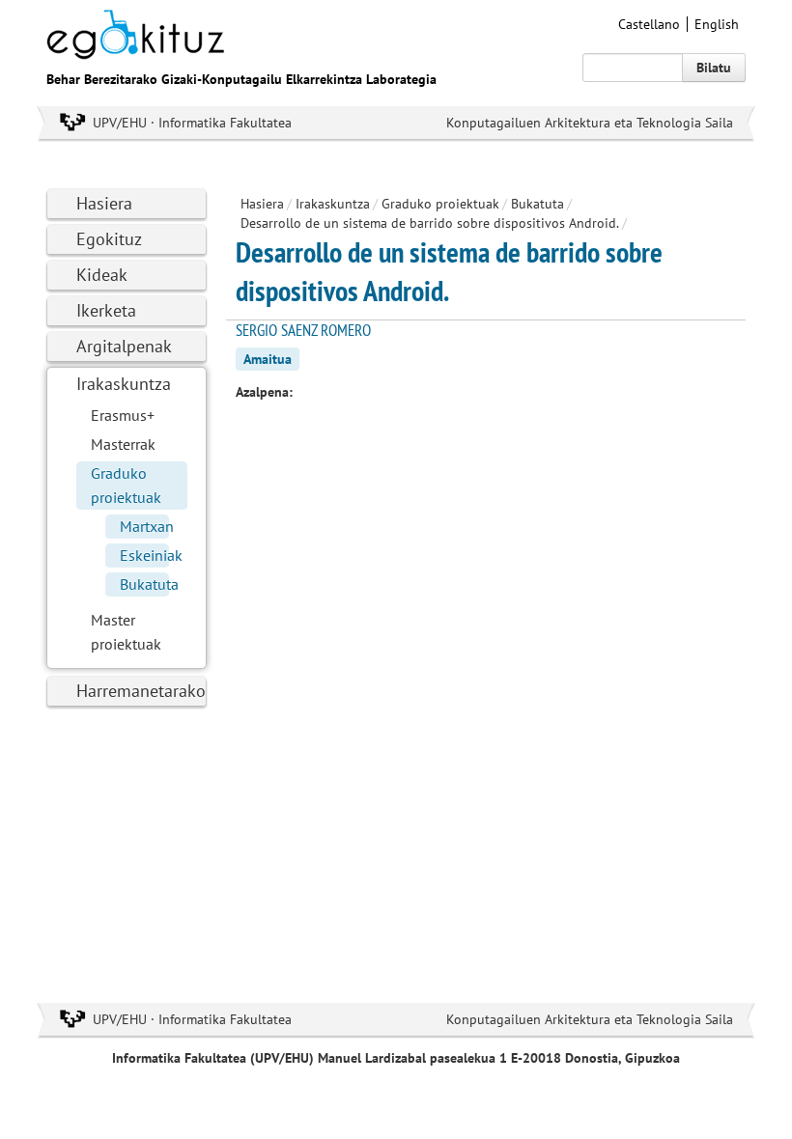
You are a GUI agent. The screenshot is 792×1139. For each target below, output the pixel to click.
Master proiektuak (126, 631)
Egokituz (109, 239)
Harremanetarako (141, 691)
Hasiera (104, 203)
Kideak (101, 275)
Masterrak (123, 444)
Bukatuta (144, 584)
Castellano (649, 24)
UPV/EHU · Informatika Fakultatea (192, 122)
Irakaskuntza (123, 384)
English (716, 24)
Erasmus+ (123, 415)
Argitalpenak (124, 346)
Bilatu (713, 67)
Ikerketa (106, 310)
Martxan (144, 526)
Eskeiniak (144, 555)
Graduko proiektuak (126, 485)
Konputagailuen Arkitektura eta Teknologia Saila (589, 122)
